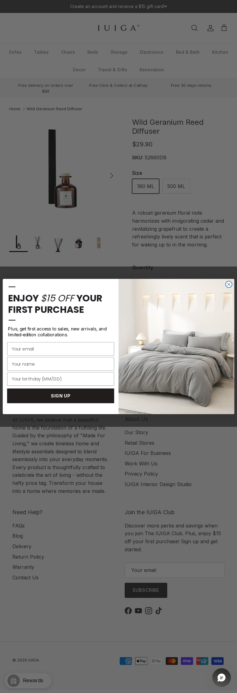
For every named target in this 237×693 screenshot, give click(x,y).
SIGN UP (60, 396)
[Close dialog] (229, 284)
